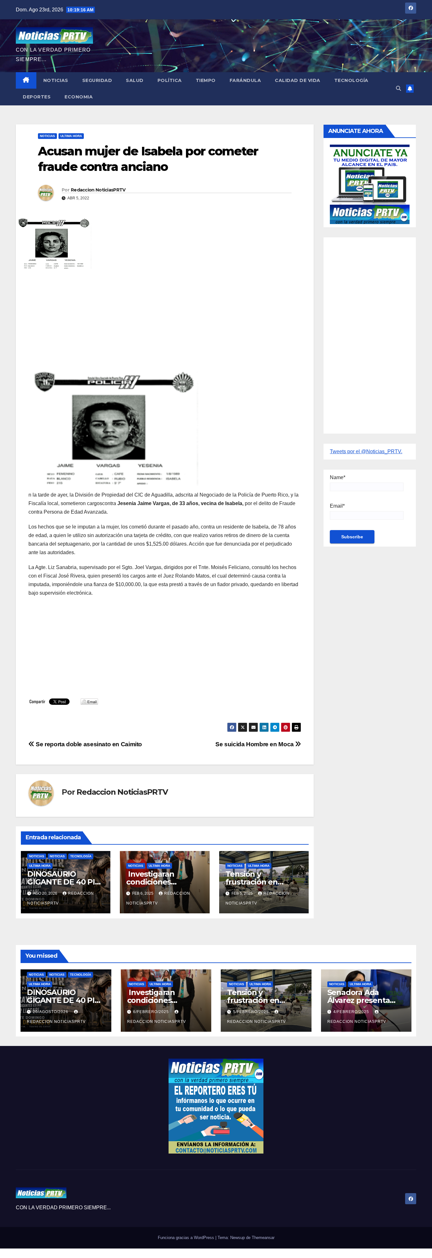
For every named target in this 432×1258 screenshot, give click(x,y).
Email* (337, 506)
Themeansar (263, 1237)
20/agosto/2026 (51, 1012)
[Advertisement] (164, 319)
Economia (79, 97)
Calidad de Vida (297, 80)
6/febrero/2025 (151, 1012)
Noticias (55, 80)
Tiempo (206, 80)
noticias (36, 856)
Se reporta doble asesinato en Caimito (88, 744)
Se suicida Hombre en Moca (255, 744)
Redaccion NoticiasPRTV (98, 190)
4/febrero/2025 (351, 1012)
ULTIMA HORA (71, 136)
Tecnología (351, 80)
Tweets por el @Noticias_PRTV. (366, 451)
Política (169, 80)
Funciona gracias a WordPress (186, 1237)
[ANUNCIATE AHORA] (370, 183)
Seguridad (97, 80)
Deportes (37, 97)
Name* (337, 477)
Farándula (245, 80)
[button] (398, 88)
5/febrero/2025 (251, 1012)
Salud (135, 80)
